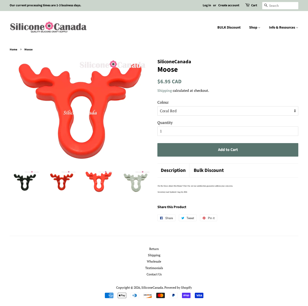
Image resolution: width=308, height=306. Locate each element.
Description (173, 170)
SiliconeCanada (152, 287)
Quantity (165, 122)
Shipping (164, 90)
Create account (228, 5)
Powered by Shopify (178, 287)
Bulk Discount (209, 170)
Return (154, 249)
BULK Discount (229, 27)
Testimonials (154, 268)
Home (13, 49)
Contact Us (154, 274)
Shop (253, 27)
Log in (207, 5)
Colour (163, 102)
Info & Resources (282, 27)
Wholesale (154, 261)
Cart (254, 5)
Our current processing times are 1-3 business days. (45, 5)
